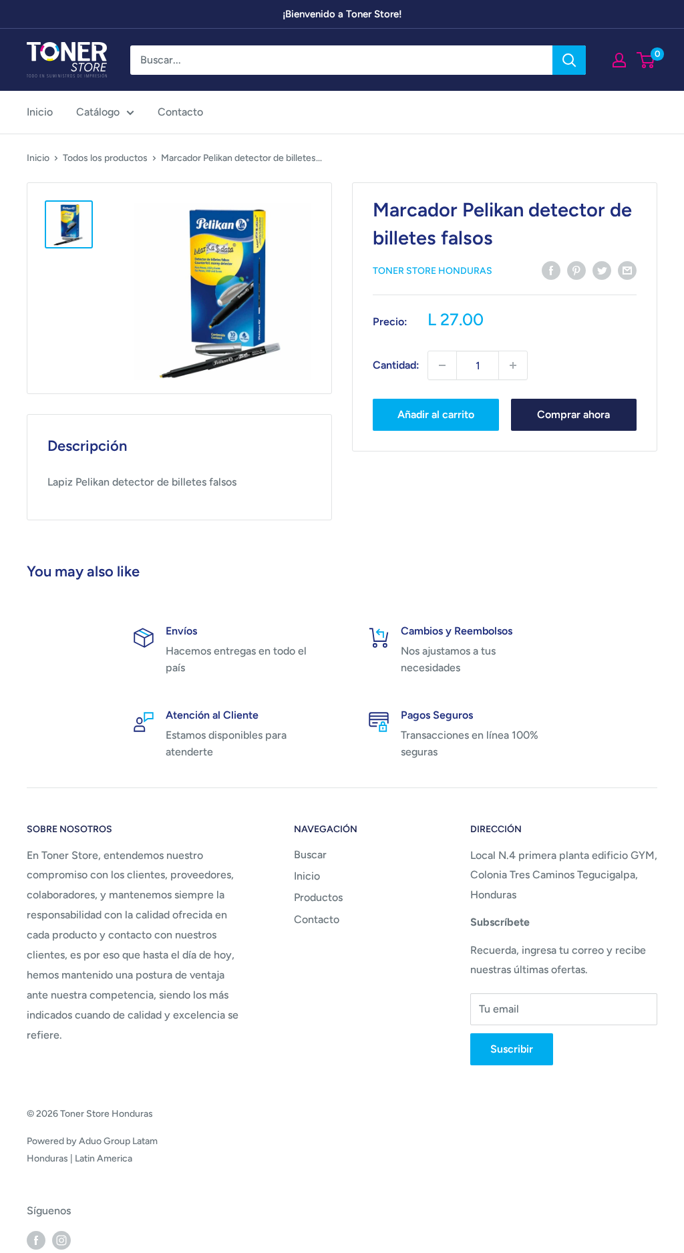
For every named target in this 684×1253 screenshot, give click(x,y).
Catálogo (98, 112)
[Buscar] (569, 60)
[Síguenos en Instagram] (61, 1240)
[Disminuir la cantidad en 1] (442, 365)
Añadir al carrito (435, 414)
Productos (318, 897)
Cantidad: (396, 365)
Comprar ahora (573, 414)
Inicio (40, 112)
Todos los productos (105, 158)
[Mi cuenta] (619, 60)
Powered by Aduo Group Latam (92, 1141)
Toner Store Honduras (432, 271)
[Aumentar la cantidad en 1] (513, 365)
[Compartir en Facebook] (551, 270)
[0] (646, 60)
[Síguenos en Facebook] (36, 1240)
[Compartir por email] (627, 270)
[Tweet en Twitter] (601, 270)
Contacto (180, 112)
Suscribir (511, 1049)
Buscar (310, 854)
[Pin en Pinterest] (576, 270)
